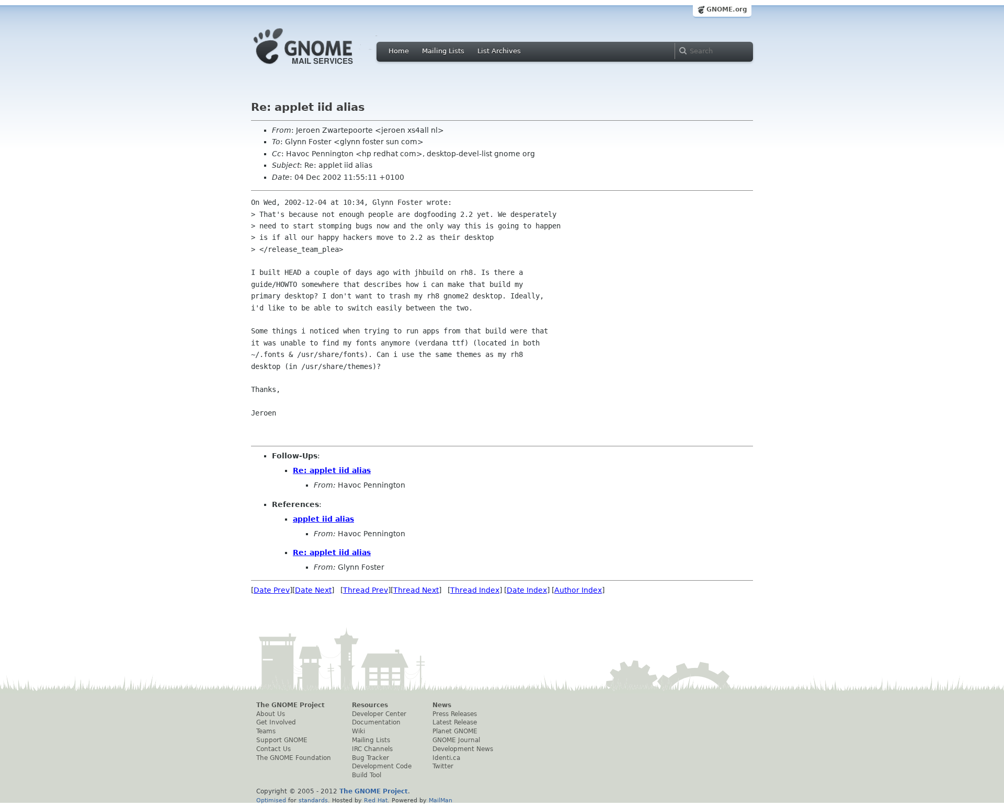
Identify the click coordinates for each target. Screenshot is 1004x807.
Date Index (527, 590)
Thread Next (416, 590)
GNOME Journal (456, 740)
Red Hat (375, 800)
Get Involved (276, 722)
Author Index (578, 590)
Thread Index (474, 590)
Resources (370, 705)
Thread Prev (365, 590)
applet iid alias (323, 519)
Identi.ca (446, 758)
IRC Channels (372, 749)
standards (313, 800)
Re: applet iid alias (332, 470)
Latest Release (454, 722)
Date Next (313, 590)
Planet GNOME (454, 731)
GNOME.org (726, 9)
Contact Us (273, 749)
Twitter (442, 766)
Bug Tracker (370, 758)
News (441, 705)
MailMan (440, 800)
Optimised (271, 800)
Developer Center (379, 714)
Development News (462, 749)
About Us (270, 714)
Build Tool (366, 775)
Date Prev (272, 590)
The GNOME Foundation (293, 758)
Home (399, 51)
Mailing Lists (443, 51)
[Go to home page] (319, 67)
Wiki (358, 731)
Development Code (382, 766)
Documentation (376, 722)
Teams (266, 731)
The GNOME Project (290, 705)
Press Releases (454, 714)
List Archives (499, 51)
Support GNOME (281, 740)
